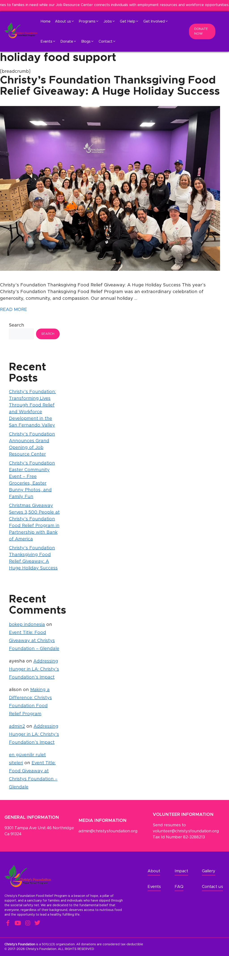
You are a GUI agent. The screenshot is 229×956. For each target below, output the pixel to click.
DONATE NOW (201, 31)
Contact (105, 41)
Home (46, 21)
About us (63, 21)
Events (46, 41)
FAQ (179, 887)
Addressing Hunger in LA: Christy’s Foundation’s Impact (34, 669)
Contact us (212, 887)
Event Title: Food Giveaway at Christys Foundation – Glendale (34, 640)
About (154, 871)
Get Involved (154, 21)
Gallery (208, 871)
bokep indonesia (27, 624)
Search (16, 325)
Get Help (127, 21)
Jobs (108, 21)
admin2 (17, 726)
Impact (181, 871)
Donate (66, 41)
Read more (13, 309)
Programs (87, 21)
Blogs (86, 41)
